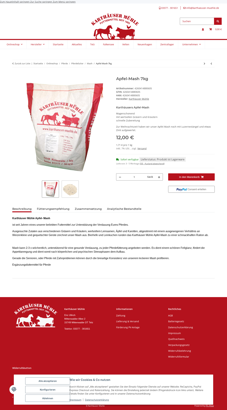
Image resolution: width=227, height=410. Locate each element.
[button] (203, 29)
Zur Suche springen (41, 1)
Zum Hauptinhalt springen (15, 1)
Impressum (75, 399)
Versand (142, 148)
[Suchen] (218, 21)
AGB (170, 315)
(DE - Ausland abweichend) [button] (152, 163)
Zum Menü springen (64, 1)
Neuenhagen (145, 44)
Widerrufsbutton (21, 368)
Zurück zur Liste (22, 63)
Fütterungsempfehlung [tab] (53, 208)
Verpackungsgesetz (179, 345)
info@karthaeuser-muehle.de (202, 7)
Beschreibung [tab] (22, 208)
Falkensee (108, 44)
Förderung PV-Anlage (128, 327)
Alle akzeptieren (48, 381)
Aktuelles (77, 44)
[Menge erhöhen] (159, 177)
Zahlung (120, 315)
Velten (125, 44)
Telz (92, 44)
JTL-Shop (210, 405)
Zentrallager (167, 44)
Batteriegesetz (176, 321)
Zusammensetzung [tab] (88, 208)
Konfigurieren (48, 389)
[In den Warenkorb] (15, 74)
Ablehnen (47, 398)
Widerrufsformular (178, 356)
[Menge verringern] (120, 177)
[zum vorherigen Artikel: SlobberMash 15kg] (211, 63)
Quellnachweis (176, 339)
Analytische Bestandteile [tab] (124, 208)
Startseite (58, 44)
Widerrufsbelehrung (179, 350)
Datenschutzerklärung (97, 399)
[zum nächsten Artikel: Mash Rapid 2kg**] (204, 63)
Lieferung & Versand (127, 321)
